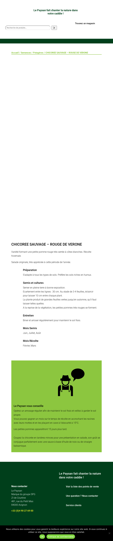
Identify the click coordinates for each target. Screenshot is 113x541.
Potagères (38, 52)
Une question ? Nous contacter (82, 495)
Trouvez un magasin (85, 23)
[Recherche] (54, 28)
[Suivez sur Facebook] (12, 520)
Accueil (15, 52)
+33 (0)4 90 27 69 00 (22, 510)
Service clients (73, 505)
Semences (26, 52)
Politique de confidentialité (61, 536)
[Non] (109, 533)
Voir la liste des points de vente (82, 486)
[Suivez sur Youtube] (30, 520)
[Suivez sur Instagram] (21, 520)
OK (42, 536)
